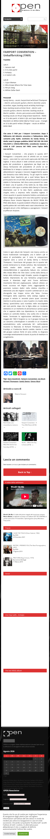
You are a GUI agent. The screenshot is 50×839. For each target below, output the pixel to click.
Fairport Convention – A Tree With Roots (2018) (29, 424)
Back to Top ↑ (25, 472)
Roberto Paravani (20, 394)
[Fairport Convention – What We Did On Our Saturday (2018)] (10, 440)
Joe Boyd (41, 379)
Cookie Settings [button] (9, 834)
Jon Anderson (40, 782)
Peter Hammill (24, 784)
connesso (15, 464)
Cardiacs (32, 780)
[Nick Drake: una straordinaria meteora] (10, 421)
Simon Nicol (35, 381)
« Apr (5, 776)
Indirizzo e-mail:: (8, 803)
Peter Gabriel (16, 784)
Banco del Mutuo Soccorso (22, 780)
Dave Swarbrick (14, 379)
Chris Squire (39, 780)
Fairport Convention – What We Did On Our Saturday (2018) (10, 445)
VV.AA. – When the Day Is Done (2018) (29, 444)
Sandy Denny (24, 381)
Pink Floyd (32, 784)
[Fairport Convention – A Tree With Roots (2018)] (29, 421)
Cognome (6, 799)
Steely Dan (16, 786)
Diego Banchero (8, 782)
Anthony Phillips (8, 780)
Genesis (33, 782)
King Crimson (7, 784)
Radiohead (9, 786)
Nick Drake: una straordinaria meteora (10, 424)
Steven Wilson (24, 786)
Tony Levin (39, 786)
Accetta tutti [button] (23, 834)
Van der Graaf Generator (10, 788)
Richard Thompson (10, 381)
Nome (5, 795)
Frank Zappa (26, 782)
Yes (22, 788)
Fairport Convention (29, 379)
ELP (14, 782)
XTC (19, 788)
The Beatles (32, 786)
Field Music (19, 782)
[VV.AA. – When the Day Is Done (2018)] (29, 440)
